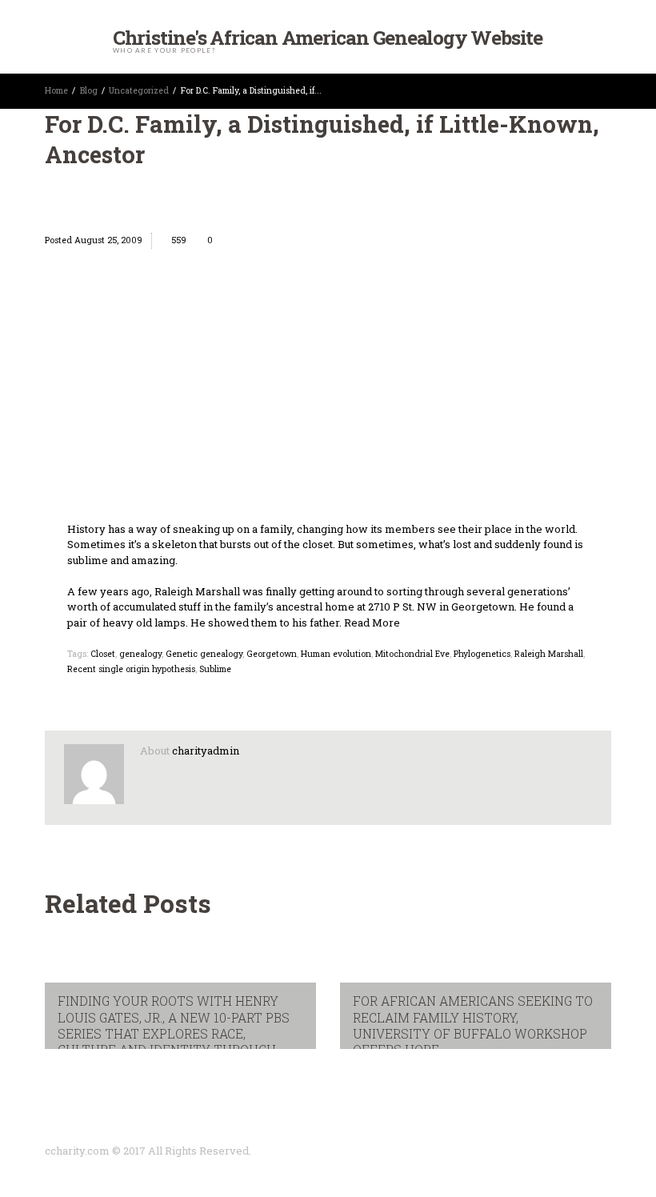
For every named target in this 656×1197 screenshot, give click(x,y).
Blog (89, 90)
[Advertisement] (328, 402)
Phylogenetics (482, 653)
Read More (372, 622)
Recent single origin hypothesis (131, 669)
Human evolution (336, 653)
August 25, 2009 (108, 240)
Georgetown (271, 653)
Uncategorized (139, 90)
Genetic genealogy (204, 653)
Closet (102, 653)
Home (56, 90)
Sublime (215, 669)
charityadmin (205, 750)
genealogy (140, 653)
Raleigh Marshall (548, 653)
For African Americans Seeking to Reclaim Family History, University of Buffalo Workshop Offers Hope (473, 1025)
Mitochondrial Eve (412, 653)
